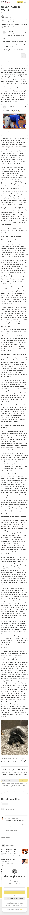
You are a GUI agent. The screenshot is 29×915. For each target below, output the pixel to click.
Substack (7, 911)
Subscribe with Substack (15, 898)
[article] (14, 853)
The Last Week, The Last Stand (9, 852)
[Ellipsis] (27, 818)
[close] (24, 869)
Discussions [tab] (13, 845)
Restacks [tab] (11, 804)
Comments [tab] (5, 804)
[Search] (26, 845)
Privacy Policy (19, 905)
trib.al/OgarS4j (16, 112)
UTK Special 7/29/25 (8, 859)
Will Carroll (8, 15)
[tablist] (8, 803)
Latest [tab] (7, 845)
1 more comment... (6, 837)
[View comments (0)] (9, 856)
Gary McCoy (8, 818)
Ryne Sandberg (5, 861)
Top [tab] (3, 845)
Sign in (25, 2)
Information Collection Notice (17, 785)
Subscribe (20, 2)
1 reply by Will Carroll (11, 830)
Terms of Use (22, 783)
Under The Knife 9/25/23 (9, 850)
